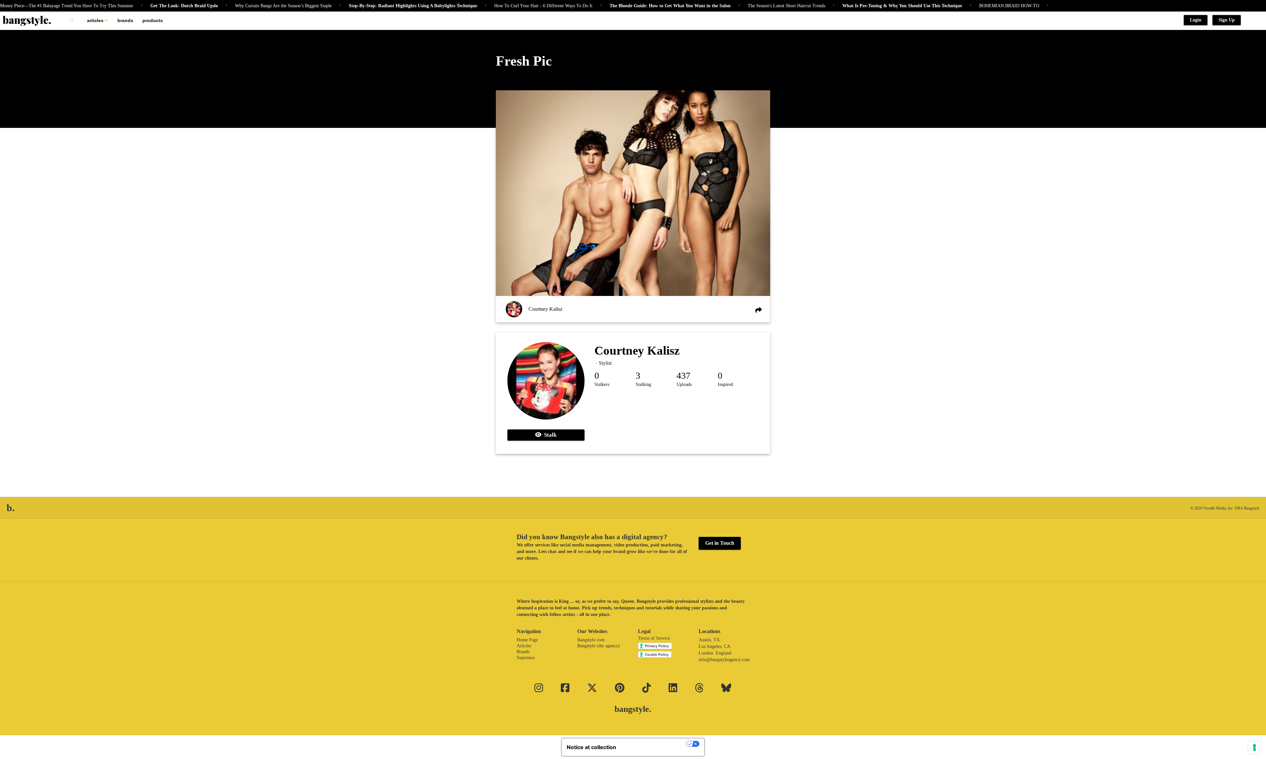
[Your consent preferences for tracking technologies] (1254, 747)
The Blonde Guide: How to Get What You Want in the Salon (638, 5)
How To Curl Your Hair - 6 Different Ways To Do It (512, 5)
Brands (125, 20)
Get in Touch (719, 543)
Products (152, 20)
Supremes (526, 657)
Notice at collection (591, 747)
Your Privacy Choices (654, 744)
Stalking (643, 384)
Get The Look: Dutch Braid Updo (152, 5)
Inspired (725, 384)
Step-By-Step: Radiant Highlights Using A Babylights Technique (381, 5)
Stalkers (601, 384)
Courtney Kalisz (545, 309)
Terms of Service (654, 638)
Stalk (549, 435)
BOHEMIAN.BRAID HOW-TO (978, 5)
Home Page (527, 639)
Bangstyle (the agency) (598, 645)
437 (683, 375)
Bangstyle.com (591, 639)
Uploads (684, 384)
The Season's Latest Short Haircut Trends (755, 5)
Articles (95, 20)
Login (1195, 19)
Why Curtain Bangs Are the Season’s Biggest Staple (251, 5)
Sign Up (1227, 19)
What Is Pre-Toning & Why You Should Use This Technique (870, 5)
